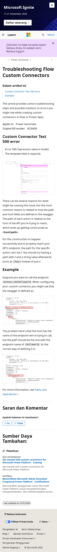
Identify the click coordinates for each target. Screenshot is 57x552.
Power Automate (19, 59)
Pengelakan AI (10, 529)
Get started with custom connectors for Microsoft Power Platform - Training (24, 461)
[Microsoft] (28, 35)
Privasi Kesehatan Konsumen (18, 538)
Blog (5, 533)
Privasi (40, 533)
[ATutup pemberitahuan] (51, 5)
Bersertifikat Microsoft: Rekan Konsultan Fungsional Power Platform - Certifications (26, 480)
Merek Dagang (10, 547)
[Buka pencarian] (43, 35)
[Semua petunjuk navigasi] (5, 60)
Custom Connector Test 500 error (22, 91)
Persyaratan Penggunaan (16, 542)
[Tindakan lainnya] (51, 60)
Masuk (51, 34)
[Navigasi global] (3, 35)
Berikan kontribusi (23, 533)
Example (9, 95)
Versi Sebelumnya (31, 529)
